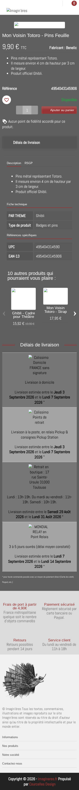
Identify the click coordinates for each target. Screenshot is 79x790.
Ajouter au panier (62, 110)
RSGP (29, 163)
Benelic (71, 47)
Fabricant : (57, 47)
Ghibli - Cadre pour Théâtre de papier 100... (23, 318)
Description (14, 163)
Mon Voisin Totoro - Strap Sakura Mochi (55, 311)
